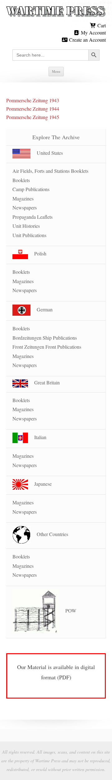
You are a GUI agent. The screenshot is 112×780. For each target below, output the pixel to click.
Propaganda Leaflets (32, 216)
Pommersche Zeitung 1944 (32, 108)
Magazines (23, 198)
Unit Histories (26, 226)
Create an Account (87, 39)
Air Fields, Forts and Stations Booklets (50, 170)
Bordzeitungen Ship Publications (44, 337)
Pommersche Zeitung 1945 (32, 117)
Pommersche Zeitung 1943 (32, 100)
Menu (56, 71)
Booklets (21, 180)
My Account (93, 32)
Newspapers (24, 207)
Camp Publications (30, 189)
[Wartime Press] (56, 11)
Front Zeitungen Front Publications (46, 346)
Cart (101, 25)
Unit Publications (29, 235)
